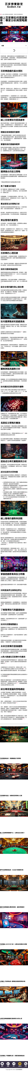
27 (12, 711)
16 (4, 490)
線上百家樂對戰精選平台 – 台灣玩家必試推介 (12, 832)
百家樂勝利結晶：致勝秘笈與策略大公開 (11, 795)
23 (5, 662)
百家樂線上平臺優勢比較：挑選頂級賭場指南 (12, 1055)
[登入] (13, 1063)
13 (21, 392)
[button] (26, 45)
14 (5, 440)
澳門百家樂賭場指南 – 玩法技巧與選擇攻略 (11, 870)
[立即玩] (19, 1063)
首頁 (1, 14)
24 (23, 668)
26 (16, 702)
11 (22, 338)
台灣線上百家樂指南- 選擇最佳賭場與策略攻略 (12, 981)
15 (21, 486)
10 (21, 331)
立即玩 (20, 1066)
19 (1, 585)
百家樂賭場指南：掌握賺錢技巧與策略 (10, 758)
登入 (14, 1066)
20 (7, 598)
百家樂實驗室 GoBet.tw (14, 5)
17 (5, 530)
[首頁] (2, 1063)
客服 (26, 1066)
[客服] (25, 1063)
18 (13, 549)
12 (2, 382)
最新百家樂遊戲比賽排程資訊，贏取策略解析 (12, 907)
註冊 (8, 1066)
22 (8, 636)
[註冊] (8, 1063)
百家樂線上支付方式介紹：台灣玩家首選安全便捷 (13, 944)
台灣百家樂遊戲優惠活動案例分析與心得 (11, 1018)
